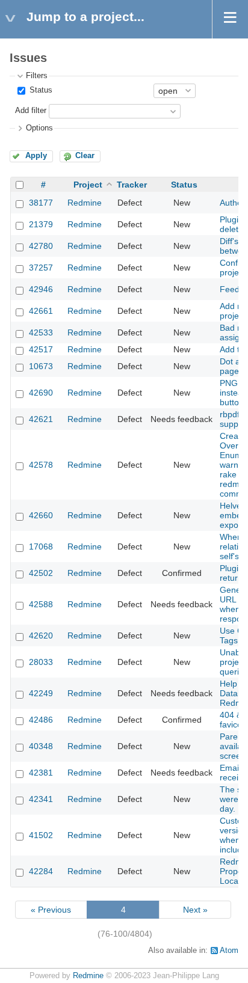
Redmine (84, 202)
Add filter (30, 110)
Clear (85, 156)
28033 (41, 662)
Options (39, 128)
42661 (41, 311)
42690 (41, 392)
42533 (41, 332)
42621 (41, 419)
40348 (41, 746)
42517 (41, 349)
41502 (41, 835)
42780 (41, 246)
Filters (37, 76)
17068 (41, 546)
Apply (36, 156)
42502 (41, 573)
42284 (41, 871)
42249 (41, 693)
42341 (41, 799)
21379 (41, 224)
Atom (229, 950)
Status (39, 90)
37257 (41, 267)
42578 (41, 465)
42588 (41, 604)
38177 (41, 202)
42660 (41, 515)
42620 (41, 635)
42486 (41, 719)
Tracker (132, 184)
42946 (41, 289)
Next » (195, 909)
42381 (41, 772)
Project (87, 184)
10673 (41, 366)
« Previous (51, 909)
